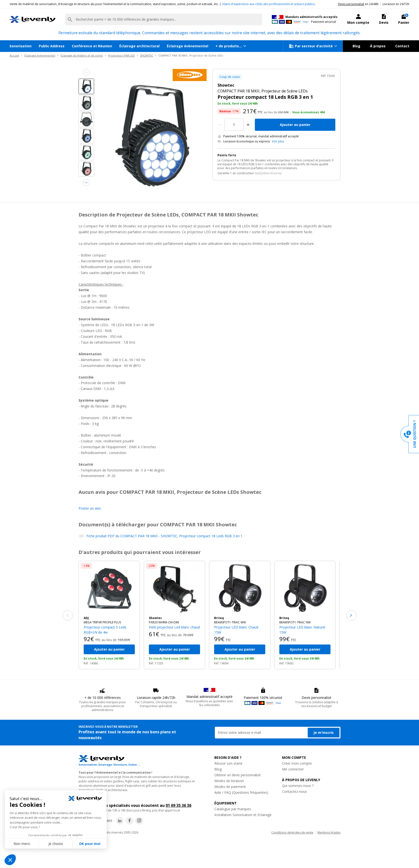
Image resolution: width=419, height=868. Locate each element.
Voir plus (278, 141)
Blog (356, 46)
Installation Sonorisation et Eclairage (243, 814)
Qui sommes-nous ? (298, 785)
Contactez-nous (294, 791)
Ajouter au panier (295, 124)
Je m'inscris (324, 732)
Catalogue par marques (232, 809)
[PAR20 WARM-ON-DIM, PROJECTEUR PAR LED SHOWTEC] (174, 588)
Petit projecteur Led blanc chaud (174, 627)
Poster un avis (90, 508)
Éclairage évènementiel (187, 46)
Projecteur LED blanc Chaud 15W (236, 629)
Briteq (219, 618)
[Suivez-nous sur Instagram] (139, 821)
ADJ (86, 618)
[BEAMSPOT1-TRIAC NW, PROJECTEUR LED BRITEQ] (304, 588)
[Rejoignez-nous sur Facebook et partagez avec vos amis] (129, 821)
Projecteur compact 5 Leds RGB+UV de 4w (105, 629)
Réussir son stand (228, 763)
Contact (402, 46)
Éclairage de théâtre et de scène (82, 55)
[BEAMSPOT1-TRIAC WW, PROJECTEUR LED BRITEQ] (239, 588)
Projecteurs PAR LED (121, 55)
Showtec (155, 618)
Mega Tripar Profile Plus (102, 622)
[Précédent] (68, 615)
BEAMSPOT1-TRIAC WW (230, 622)
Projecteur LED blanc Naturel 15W (302, 629)
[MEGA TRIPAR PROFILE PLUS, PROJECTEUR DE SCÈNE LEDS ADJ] (109, 588)
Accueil (14, 55)
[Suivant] (351, 615)
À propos (378, 46)
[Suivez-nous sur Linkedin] (120, 821)
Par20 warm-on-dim (164, 622)
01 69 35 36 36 (178, 805)
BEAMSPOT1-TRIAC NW (295, 622)
